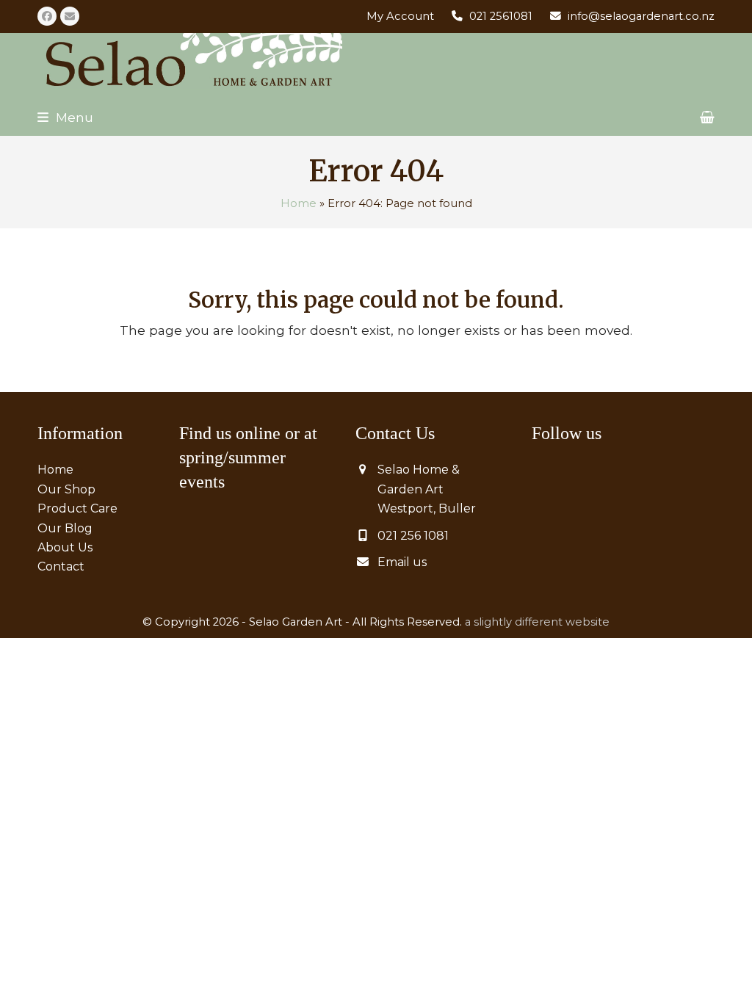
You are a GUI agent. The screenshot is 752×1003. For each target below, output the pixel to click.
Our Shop (66, 489)
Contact (60, 566)
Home (299, 203)
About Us (65, 547)
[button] (65, 117)
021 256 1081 (413, 536)
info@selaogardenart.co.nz (641, 16)
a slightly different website (537, 622)
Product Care (77, 508)
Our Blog (65, 528)
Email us (402, 562)
